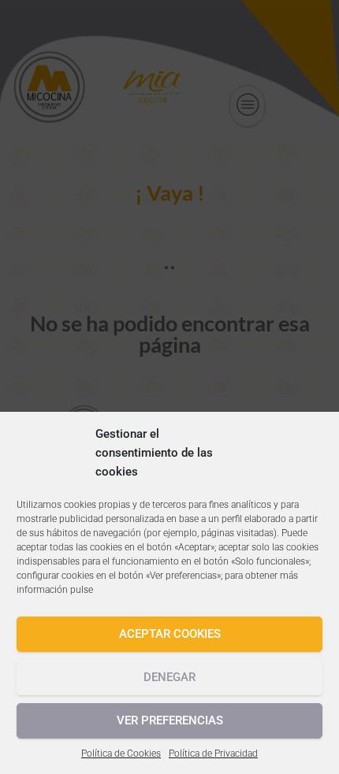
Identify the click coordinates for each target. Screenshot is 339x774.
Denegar (169, 677)
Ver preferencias (170, 720)
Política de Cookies (121, 753)
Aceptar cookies (170, 634)
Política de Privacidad (213, 753)
